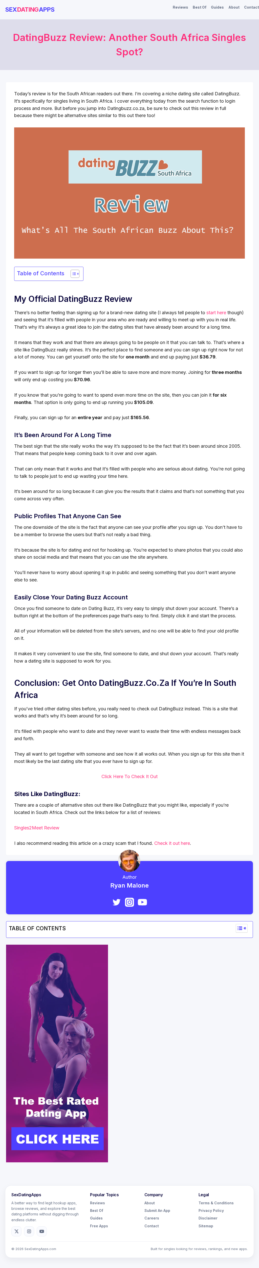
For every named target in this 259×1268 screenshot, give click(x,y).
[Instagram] (129, 902)
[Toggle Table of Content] (72, 273)
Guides (217, 7)
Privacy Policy (211, 1210)
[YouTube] (142, 902)
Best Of (199, 7)
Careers (151, 1218)
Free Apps (99, 1226)
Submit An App (157, 1210)
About (234, 7)
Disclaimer (208, 1218)
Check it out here (172, 843)
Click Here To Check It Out (129, 776)
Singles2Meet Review (36, 827)
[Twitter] (116, 902)
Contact (251, 7)
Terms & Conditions (216, 1203)
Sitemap (206, 1226)
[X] (16, 1231)
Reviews (180, 7)
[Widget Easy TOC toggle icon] (242, 928)
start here (216, 312)
